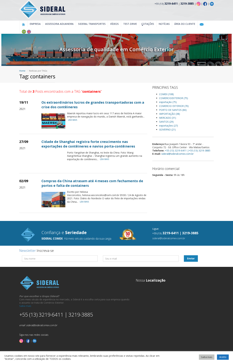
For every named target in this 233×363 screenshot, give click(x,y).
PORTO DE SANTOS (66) (173, 109)
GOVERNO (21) (167, 129)
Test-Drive (130, 23)
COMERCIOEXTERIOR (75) (173, 98)
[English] (28, 32)
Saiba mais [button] (206, 357)
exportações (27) (168, 125)
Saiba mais (25, 306)
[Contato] (202, 24)
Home (22, 70)
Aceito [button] (222, 357)
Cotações (147, 23)
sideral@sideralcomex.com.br (177, 153)
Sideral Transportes (92, 23)
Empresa (35, 23)
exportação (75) (168, 102)
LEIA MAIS (72, 119)
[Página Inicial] (23, 24)
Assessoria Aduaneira (59, 23)
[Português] (23, 32)
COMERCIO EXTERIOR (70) (174, 106)
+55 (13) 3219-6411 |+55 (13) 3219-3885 (187, 150)
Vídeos (114, 23)
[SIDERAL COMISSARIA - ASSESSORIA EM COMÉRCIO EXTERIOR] (42, 9)
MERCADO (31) (167, 117)
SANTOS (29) (166, 121)
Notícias (164, 23)
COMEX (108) (166, 94)
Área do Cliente (184, 23)
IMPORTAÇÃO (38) (169, 113)
